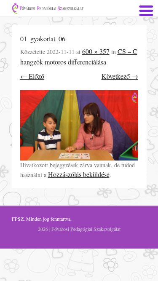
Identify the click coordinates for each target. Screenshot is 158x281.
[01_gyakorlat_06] (79, 125)
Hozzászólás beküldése (79, 174)
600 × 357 (96, 51)
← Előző (32, 76)
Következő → (120, 76)
